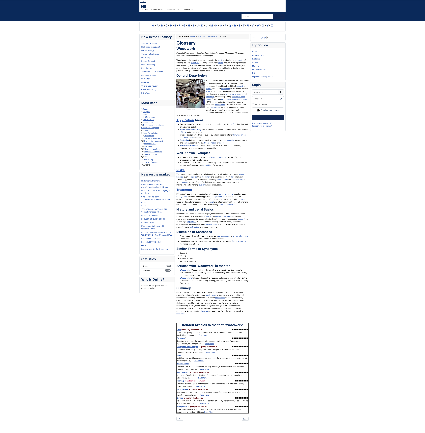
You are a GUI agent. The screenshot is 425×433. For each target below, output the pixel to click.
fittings (243, 135)
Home (254, 52)
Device (180, 398)
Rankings (256, 59)
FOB (145, 114)
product (222, 204)
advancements (224, 236)
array (208, 91)
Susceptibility (150, 143)
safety (241, 174)
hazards (179, 177)
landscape (180, 313)
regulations (191, 221)
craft (220, 60)
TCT (146, 157)
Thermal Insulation (151, 149)
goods (221, 143)
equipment (217, 196)
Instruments (192, 145)
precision (238, 94)
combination (211, 295)
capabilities (242, 219)
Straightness (182, 389)
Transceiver (149, 136)
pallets (186, 143)
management (181, 196)
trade (206, 224)
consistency (220, 104)
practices (213, 224)
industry (240, 60)
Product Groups (259, 69)
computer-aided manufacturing (234, 99)
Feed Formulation (150, 133)
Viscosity (148, 146)
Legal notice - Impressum (262, 76)
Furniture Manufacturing (190, 129)
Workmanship (183, 372)
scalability (210, 97)
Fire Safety (148, 159)
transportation (210, 143)
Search (280, 16)
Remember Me (261, 104)
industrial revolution (223, 216)
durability (207, 165)
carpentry (240, 86)
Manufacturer (183, 364)
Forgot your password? (262, 123)
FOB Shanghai (149, 117)
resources (242, 241)
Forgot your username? (262, 126)
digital (235, 236)
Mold (179, 355)
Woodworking (186, 278)
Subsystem (182, 406)
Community (148, 122)
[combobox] (257, 16)
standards (231, 204)
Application (185, 120)
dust (232, 177)
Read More (203, 335)
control (211, 202)
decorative (188, 137)
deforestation (222, 179)
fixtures (236, 135)
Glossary (256, 62)
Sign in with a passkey (270, 110)
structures (195, 63)
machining (225, 89)
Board (145, 109)
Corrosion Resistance (153, 138)
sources (185, 182)
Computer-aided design (187, 347)
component (220, 297)
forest (234, 241)
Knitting (180, 381)
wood (220, 63)
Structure (181, 338)
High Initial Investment (153, 141)
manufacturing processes (216, 157)
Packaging (184, 140)
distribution (194, 227)
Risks (180, 170)
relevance (204, 311)
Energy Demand (151, 162)
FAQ (254, 73)
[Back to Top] (421, 429)
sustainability (237, 179)
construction (214, 107)
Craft (179, 330)
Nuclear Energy (150, 154)
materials (230, 140)
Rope (145, 130)
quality (202, 185)
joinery (208, 89)
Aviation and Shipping (153, 151)
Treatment (184, 190)
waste (243, 199)
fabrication (243, 236)
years (208, 216)
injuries (194, 177)
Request (146, 112)
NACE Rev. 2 (148, 120)
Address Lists (258, 55)
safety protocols (226, 194)
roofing (233, 124)
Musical (183, 145)
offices (183, 132)
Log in (268, 117)
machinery (206, 177)
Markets (255, 66)
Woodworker (185, 270)
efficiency (230, 94)
